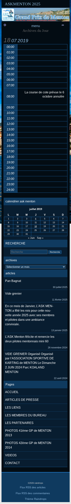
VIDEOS (11, 455)
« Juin (31, 237)
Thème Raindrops (35, 499)
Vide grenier (13, 293)
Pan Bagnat (13, 280)
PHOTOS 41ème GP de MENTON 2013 (28, 433)
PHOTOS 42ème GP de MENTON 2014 (28, 445)
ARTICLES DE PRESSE (22, 399)
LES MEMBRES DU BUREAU (25, 415)
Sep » (40, 237)
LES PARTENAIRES (19, 422)
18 (35, 226)
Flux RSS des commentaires (33, 493)
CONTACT (12, 463)
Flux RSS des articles (32, 487)
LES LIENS (13, 407)
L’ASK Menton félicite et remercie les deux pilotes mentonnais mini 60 (29, 339)
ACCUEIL (12, 392)
